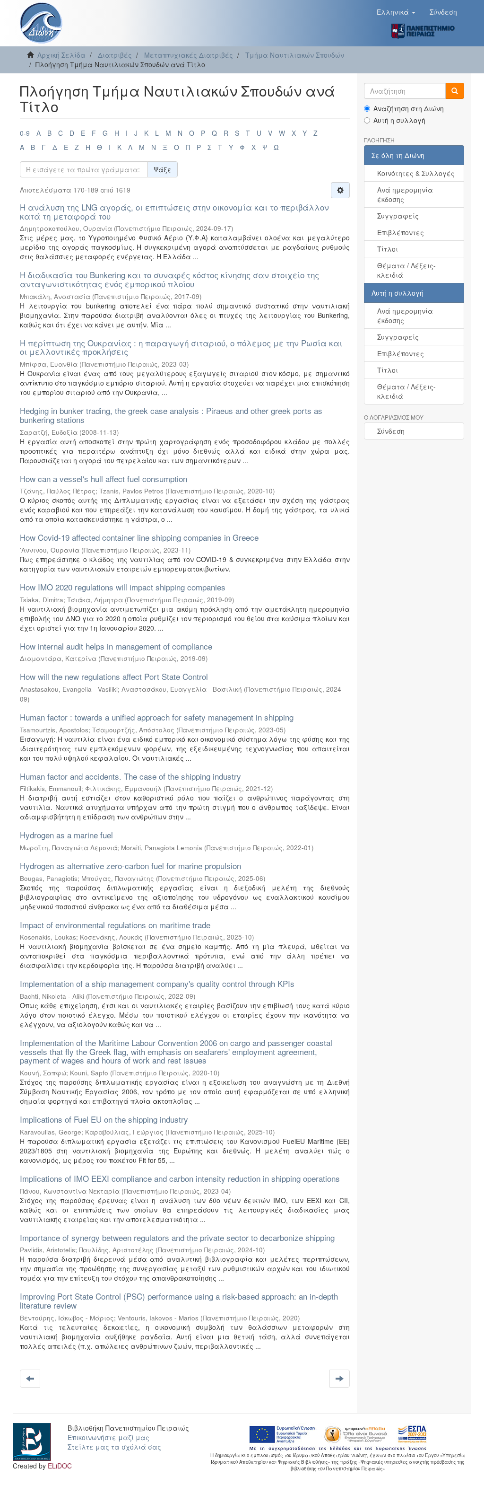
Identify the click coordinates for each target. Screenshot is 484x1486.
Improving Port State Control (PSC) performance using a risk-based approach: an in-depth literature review (179, 1300)
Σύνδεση (391, 431)
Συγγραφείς (398, 215)
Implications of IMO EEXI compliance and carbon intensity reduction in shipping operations (180, 1178)
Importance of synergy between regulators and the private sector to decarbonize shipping (177, 1237)
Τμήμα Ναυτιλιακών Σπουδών (294, 55)
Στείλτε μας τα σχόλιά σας (114, 1446)
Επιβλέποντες (400, 232)
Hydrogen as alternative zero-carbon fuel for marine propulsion (130, 865)
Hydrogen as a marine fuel (66, 835)
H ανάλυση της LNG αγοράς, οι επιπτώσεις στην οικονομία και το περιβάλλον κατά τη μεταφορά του (174, 211)
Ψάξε (163, 169)
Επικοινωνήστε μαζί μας (108, 1437)
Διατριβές (115, 55)
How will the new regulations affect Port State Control (114, 676)
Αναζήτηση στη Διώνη (408, 108)
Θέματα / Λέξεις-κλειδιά (406, 270)
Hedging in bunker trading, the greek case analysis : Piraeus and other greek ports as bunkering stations (171, 414)
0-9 (25, 133)
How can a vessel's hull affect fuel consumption (103, 478)
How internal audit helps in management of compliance (116, 646)
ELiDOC (60, 1465)
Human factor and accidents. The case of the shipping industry (130, 776)
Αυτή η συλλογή (399, 120)
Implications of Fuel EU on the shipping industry (104, 1119)
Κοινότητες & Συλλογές (416, 173)
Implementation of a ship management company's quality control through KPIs (157, 983)
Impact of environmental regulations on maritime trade (115, 925)
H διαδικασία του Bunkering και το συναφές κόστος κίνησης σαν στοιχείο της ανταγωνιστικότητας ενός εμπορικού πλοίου (169, 279)
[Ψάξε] (454, 91)
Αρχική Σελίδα (61, 55)
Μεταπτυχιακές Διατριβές (188, 55)
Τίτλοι (387, 249)
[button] (396, 12)
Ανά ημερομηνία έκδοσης (405, 194)
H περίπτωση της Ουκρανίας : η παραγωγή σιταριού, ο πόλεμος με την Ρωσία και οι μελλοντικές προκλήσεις (181, 347)
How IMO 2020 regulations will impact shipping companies (122, 587)
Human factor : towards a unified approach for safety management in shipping (157, 717)
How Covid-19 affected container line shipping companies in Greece (139, 537)
